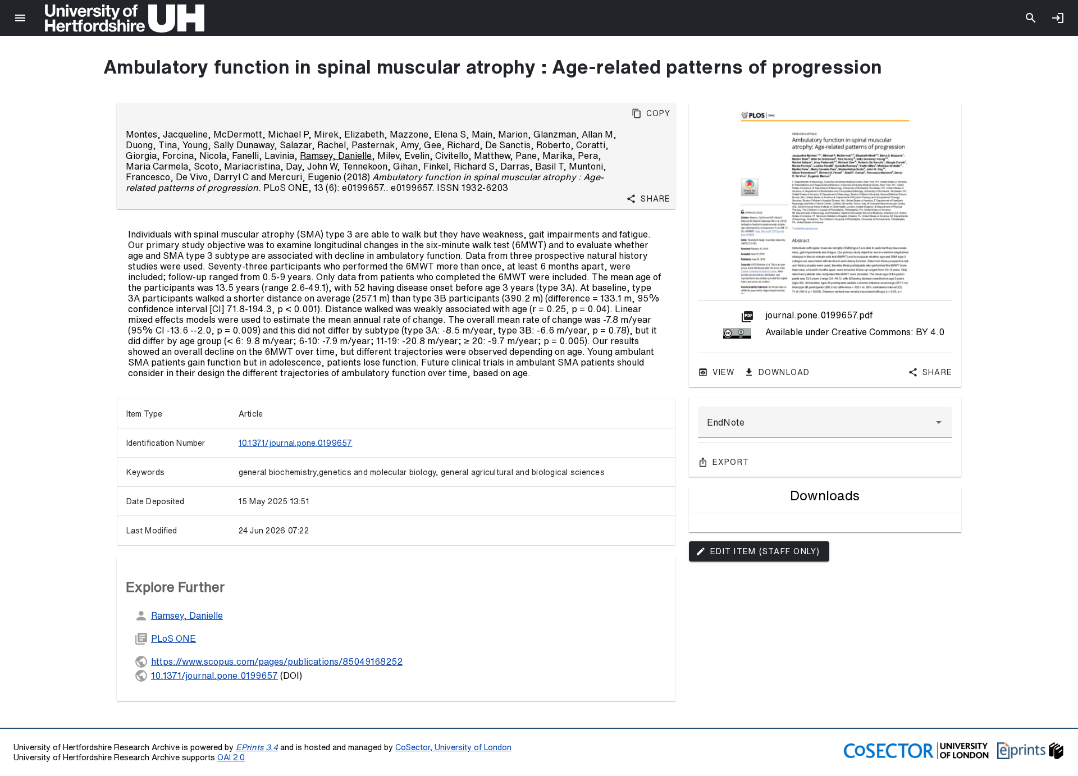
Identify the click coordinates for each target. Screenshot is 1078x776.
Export (731, 462)
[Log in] (1057, 17)
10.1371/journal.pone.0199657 (296, 443)
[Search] (1030, 17)
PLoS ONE (173, 638)
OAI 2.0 (231, 757)
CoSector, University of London (453, 747)
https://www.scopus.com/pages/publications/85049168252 (277, 661)
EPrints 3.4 (257, 747)
